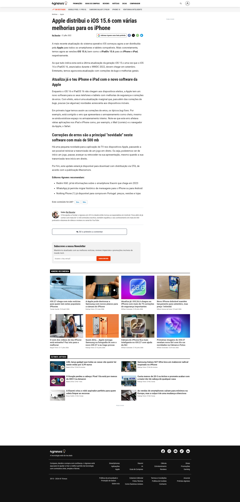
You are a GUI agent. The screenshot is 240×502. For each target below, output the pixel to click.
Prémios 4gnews (183, 481)
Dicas (124, 3)
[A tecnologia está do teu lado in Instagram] (169, 451)
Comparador (135, 3)
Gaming (187, 469)
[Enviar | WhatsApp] (137, 35)
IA (142, 466)
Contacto (162, 484)
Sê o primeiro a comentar (91, 232)
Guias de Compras (92, 3)
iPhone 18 (116, 9)
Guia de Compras (136, 469)
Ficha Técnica (137, 481)
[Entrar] (187, 3)
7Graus (64, 479)
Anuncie (187, 478)
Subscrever (103, 259)
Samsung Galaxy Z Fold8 (99, 9)
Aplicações (115, 466)
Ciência (163, 463)
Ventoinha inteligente (132, 9)
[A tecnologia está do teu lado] (60, 3)
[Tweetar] (133, 35)
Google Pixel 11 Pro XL (77, 9)
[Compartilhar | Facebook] (129, 35)
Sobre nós (116, 484)
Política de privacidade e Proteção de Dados (108, 479)
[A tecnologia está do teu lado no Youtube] (175, 451)
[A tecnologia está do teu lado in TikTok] (182, 451)
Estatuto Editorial (136, 478)
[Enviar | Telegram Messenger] (141, 35)
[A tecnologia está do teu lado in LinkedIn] (188, 451)
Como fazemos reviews (134, 484)
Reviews (106, 3)
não (84, 202)
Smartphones (114, 463)
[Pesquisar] (180, 3)
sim (77, 202)
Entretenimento (160, 466)
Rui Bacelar (56, 35)
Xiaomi (140, 463)
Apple (117, 469)
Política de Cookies (159, 481)
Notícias (115, 3)
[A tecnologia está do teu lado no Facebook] (163, 451)
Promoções (77, 3)
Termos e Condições (158, 478)
